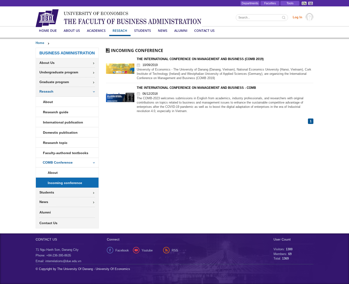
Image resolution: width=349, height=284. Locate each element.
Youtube (147, 250)
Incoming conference (65, 183)
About (48, 102)
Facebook (122, 250)
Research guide (55, 112)
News (162, 30)
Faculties (270, 3)
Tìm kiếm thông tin (284, 18)
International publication (63, 122)
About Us (72, 30)
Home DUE (48, 30)
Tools (290, 3)
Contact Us (204, 30)
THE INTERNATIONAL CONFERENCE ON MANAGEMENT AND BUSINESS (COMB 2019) (200, 59)
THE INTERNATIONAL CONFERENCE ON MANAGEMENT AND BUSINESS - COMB (196, 88)
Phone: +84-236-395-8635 (53, 255)
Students (142, 30)
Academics (96, 30)
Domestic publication (60, 132)
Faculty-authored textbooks (65, 153)
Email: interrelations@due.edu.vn (58, 261)
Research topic (55, 143)
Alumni (180, 30)
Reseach (120, 30)
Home (40, 43)
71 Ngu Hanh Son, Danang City (57, 249)
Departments (250, 3)
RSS (175, 250)
